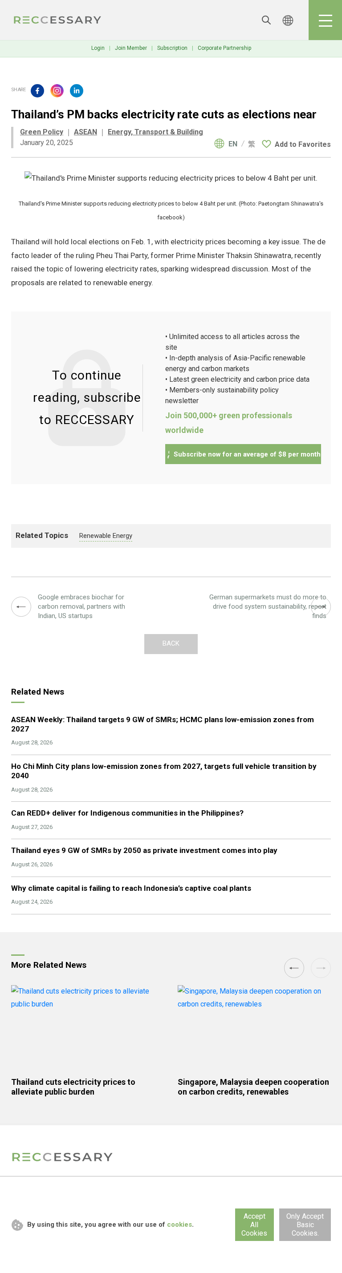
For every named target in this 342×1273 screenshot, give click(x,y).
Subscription (172, 48)
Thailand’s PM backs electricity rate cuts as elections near (57, 20)
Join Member (131, 48)
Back (171, 643)
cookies (179, 1224)
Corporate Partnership (224, 48)
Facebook (37, 90)
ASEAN (85, 132)
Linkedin (76, 90)
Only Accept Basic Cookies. (305, 1224)
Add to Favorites (303, 144)
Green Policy (41, 132)
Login (98, 48)
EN (232, 144)
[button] (294, 968)
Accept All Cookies (254, 1224)
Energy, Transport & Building (155, 132)
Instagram (57, 90)
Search (266, 20)
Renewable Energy (105, 536)
